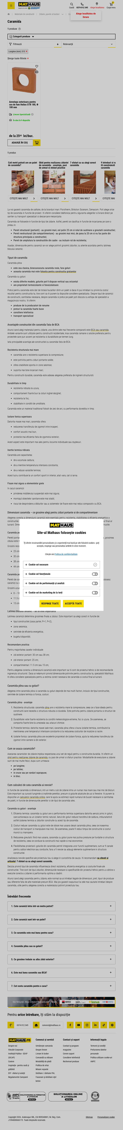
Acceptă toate (73, 603)
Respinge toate (50, 603)
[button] (36, 565)
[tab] (61, 564)
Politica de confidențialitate (66, 554)
